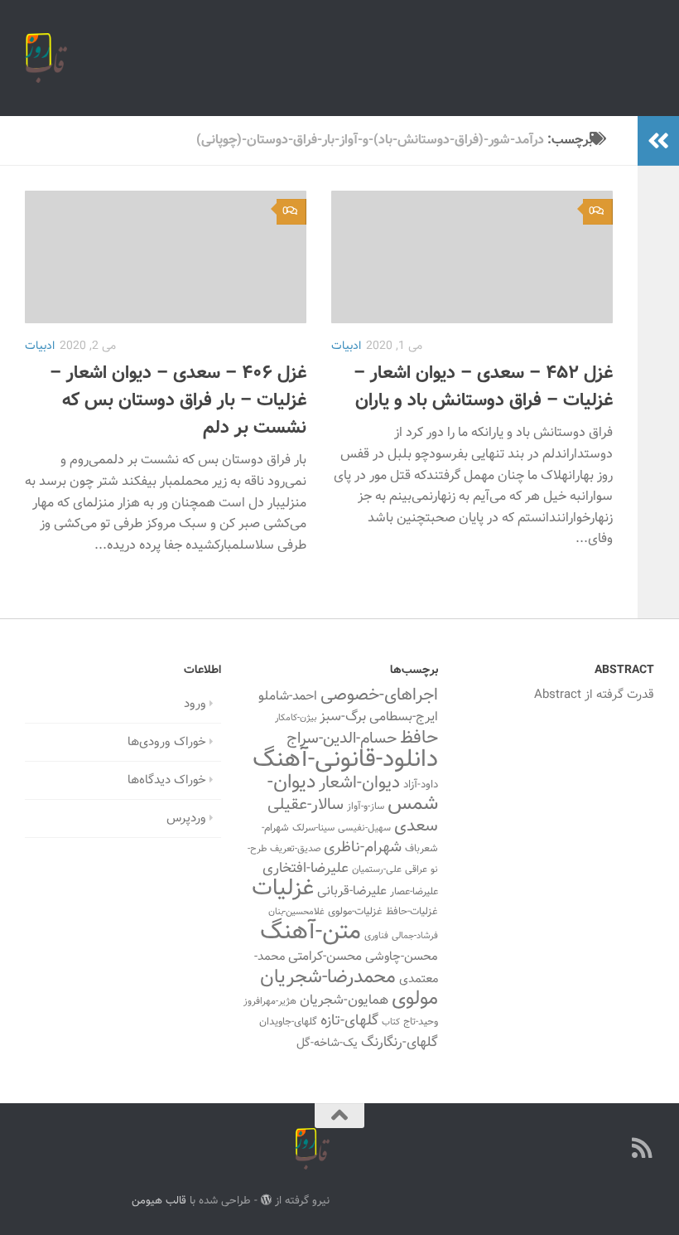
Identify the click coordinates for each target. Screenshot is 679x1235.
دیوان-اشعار (359, 783)
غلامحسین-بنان (296, 912)
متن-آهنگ (310, 932)
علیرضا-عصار (414, 892)
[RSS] (642, 1148)
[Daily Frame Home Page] (612, 1148)
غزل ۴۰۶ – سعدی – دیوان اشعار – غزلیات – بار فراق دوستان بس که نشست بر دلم (178, 401)
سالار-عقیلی (305, 804)
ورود (195, 704)
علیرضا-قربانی (352, 891)
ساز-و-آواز (365, 806)
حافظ (419, 738)
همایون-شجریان (344, 1000)
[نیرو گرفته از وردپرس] (266, 1199)
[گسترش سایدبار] (658, 141)
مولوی (415, 999)
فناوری (376, 936)
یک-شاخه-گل (327, 1043)
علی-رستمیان (377, 869)
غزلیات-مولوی (355, 911)
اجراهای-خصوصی (379, 695)
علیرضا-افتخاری (305, 868)
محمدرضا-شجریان (328, 977)
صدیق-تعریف (295, 848)
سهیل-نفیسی (364, 828)
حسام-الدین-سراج (342, 739)
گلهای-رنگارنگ (399, 1042)
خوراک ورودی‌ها (167, 742)
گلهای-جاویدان (288, 1022)
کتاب (391, 1022)
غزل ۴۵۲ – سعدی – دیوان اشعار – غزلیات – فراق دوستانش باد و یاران (483, 387)
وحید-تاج (420, 1022)
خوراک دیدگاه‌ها (167, 780)
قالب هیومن (159, 1200)
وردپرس (186, 818)
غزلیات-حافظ (412, 911)
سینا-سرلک (313, 828)
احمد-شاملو (287, 696)
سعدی (416, 826)
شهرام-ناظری (363, 847)
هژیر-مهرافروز (269, 1001)
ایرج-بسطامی (403, 717)
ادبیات (40, 346)
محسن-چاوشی (401, 956)
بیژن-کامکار (295, 718)
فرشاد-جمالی (415, 936)
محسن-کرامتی (325, 956)
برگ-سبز (343, 717)
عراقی (416, 869)
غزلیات (283, 889)
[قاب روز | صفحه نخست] (46, 58)
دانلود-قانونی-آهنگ (345, 760)
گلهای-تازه (349, 1021)
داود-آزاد (420, 784)
